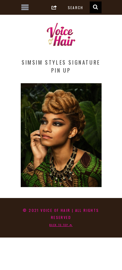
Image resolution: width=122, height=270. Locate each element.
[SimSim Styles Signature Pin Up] (61, 184)
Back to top (59, 225)
